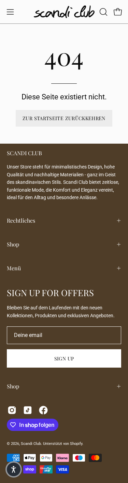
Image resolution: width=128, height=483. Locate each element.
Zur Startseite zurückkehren (64, 118)
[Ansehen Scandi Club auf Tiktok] (28, 410)
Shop (13, 244)
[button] (103, 12)
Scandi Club (31, 443)
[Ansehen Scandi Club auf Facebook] (43, 410)
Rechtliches (21, 220)
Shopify (76, 443)
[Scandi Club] (64, 11)
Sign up (64, 358)
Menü (14, 268)
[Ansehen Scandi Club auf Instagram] (12, 410)
